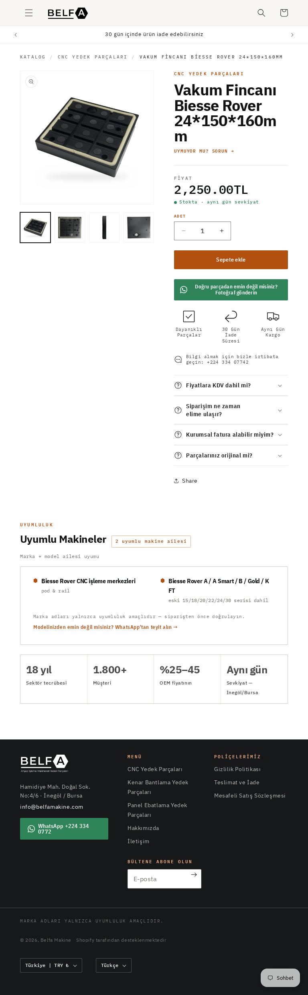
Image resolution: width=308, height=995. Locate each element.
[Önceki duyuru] (15, 35)
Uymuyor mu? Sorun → (204, 151)
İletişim (139, 841)
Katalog (33, 57)
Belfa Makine (56, 940)
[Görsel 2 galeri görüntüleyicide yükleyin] (70, 227)
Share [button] (190, 480)
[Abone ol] (194, 875)
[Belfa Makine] (44, 763)
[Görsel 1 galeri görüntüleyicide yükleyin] (35, 227)
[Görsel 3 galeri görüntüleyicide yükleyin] (104, 227)
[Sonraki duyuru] (292, 35)
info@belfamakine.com (51, 806)
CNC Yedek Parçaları (93, 57)
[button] (29, 13)
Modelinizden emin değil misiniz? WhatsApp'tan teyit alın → (105, 627)
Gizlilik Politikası (237, 769)
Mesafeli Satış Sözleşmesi (250, 795)
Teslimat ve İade (237, 782)
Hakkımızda (143, 828)
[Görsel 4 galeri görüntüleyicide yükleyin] (139, 227)
